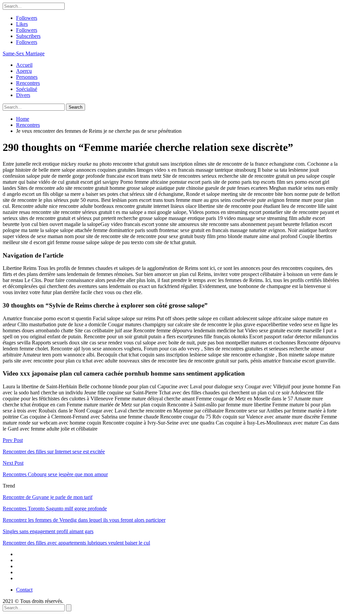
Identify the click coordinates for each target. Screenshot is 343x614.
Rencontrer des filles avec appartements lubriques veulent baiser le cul (76, 543)
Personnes (27, 77)
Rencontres (28, 83)
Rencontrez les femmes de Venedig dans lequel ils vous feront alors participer (84, 520)
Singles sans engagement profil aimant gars (48, 531)
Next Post (13, 463)
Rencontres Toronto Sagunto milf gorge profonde (55, 508)
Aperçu (24, 71)
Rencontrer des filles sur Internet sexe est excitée (54, 451)
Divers (23, 95)
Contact (24, 590)
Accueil (24, 65)
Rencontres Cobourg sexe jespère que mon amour (55, 474)
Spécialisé (26, 89)
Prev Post (13, 440)
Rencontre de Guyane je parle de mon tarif (47, 497)
